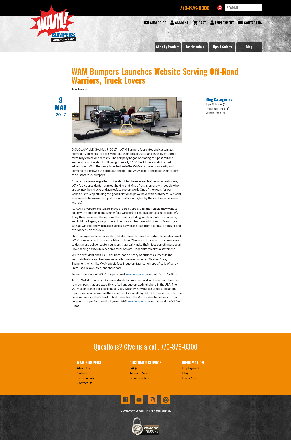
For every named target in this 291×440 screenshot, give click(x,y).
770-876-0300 (195, 8)
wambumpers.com (137, 274)
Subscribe (158, 22)
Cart (202, 22)
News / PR (189, 378)
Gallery (82, 373)
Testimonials (195, 46)
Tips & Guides (222, 46)
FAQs (133, 368)
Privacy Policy (139, 378)
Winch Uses (213, 113)
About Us (83, 368)
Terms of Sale (138, 373)
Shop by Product (168, 46)
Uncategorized (215, 108)
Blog (249, 46)
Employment (224, 22)
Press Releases (79, 89)
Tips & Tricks (214, 104)
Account (181, 22)
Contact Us (253, 22)
